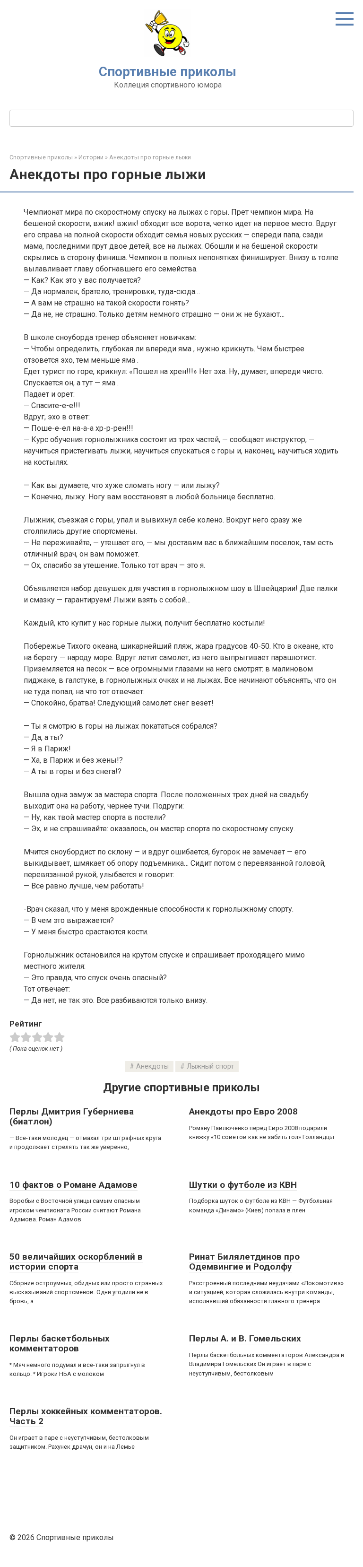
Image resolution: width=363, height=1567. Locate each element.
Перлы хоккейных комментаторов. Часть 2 (85, 1416)
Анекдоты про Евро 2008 (243, 1111)
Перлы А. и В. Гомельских (245, 1338)
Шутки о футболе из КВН (243, 1184)
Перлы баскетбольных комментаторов (59, 1343)
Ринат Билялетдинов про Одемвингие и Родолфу (244, 1261)
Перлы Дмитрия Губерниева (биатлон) (71, 1116)
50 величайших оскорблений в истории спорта (76, 1261)
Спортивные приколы (167, 71)
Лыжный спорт (210, 1066)
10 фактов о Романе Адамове (73, 1184)
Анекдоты (152, 1066)
